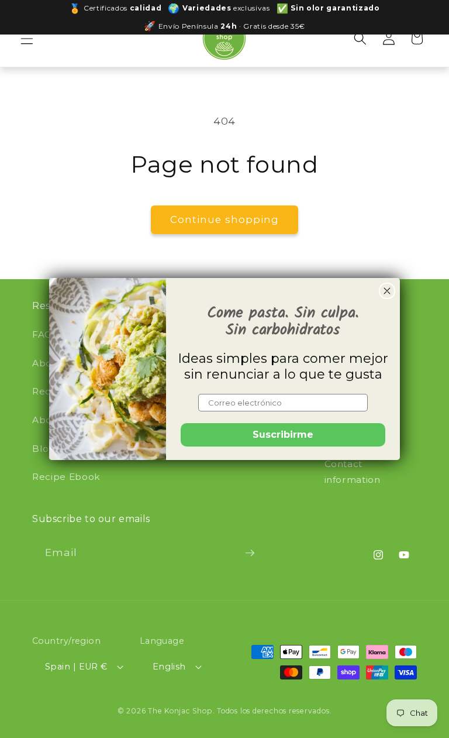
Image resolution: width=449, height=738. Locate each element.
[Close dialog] (387, 291)
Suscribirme (283, 434)
